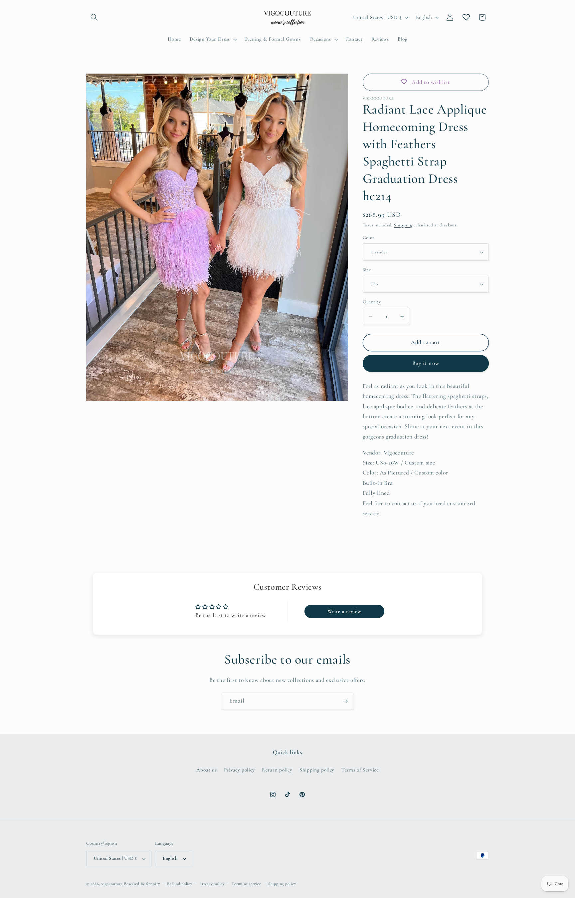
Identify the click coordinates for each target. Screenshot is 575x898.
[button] (94, 17)
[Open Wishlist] (466, 17)
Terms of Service (360, 770)
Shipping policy (316, 770)
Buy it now (425, 363)
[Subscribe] (345, 701)
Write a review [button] (344, 611)
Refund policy (179, 883)
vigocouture (111, 883)
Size (367, 269)
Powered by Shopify (142, 883)
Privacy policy (239, 770)
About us (206, 770)
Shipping (403, 225)
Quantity (372, 302)
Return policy (277, 770)
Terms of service (246, 883)
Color (368, 237)
